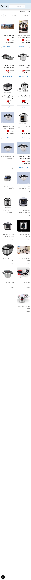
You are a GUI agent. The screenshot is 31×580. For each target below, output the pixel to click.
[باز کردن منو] (28, 6)
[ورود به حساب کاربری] (6, 6)
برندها (15, 15)
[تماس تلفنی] (3, 577)
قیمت (8, 15)
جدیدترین (24, 15)
